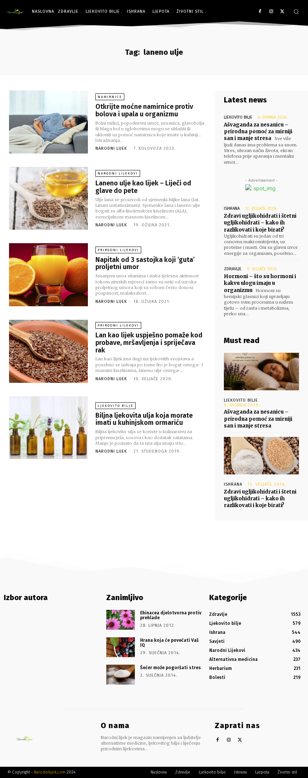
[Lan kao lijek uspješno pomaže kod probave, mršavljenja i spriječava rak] (48, 351)
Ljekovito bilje (115, 406)
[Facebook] (260, 11)
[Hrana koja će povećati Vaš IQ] (120, 647)
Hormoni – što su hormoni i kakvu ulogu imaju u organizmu (260, 283)
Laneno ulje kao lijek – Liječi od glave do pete (143, 187)
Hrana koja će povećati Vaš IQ (169, 643)
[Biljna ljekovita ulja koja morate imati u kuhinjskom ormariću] (48, 427)
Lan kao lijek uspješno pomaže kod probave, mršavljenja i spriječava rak (148, 342)
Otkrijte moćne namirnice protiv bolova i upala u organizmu (144, 110)
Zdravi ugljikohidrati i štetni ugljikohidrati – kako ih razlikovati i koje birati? (260, 223)
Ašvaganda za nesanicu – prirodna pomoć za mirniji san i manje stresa (258, 131)
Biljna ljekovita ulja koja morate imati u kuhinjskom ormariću (144, 419)
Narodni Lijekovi (118, 173)
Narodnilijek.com (49, 772)
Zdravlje (233, 269)
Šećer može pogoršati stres (170, 667)
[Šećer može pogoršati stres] (120, 675)
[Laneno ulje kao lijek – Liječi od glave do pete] (48, 198)
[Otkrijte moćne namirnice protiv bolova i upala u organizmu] (48, 121)
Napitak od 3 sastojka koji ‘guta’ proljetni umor (145, 263)
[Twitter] (282, 11)
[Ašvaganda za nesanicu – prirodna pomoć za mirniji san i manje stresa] (261, 371)
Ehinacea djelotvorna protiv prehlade (170, 615)
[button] (296, 11)
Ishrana (232, 208)
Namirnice (110, 97)
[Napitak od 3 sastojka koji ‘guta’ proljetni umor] (48, 274)
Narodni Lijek (111, 148)
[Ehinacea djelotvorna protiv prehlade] (120, 620)
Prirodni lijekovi (118, 250)
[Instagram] (271, 11)
